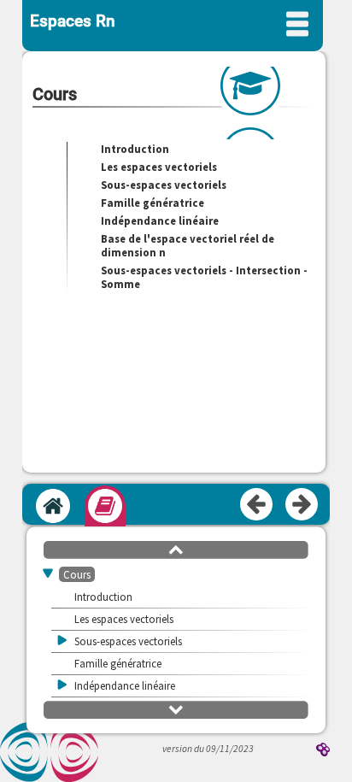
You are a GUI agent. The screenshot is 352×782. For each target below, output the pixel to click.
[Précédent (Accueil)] (257, 505)
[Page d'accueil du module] (53, 506)
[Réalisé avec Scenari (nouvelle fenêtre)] (323, 751)
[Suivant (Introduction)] (302, 505)
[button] (176, 549)
